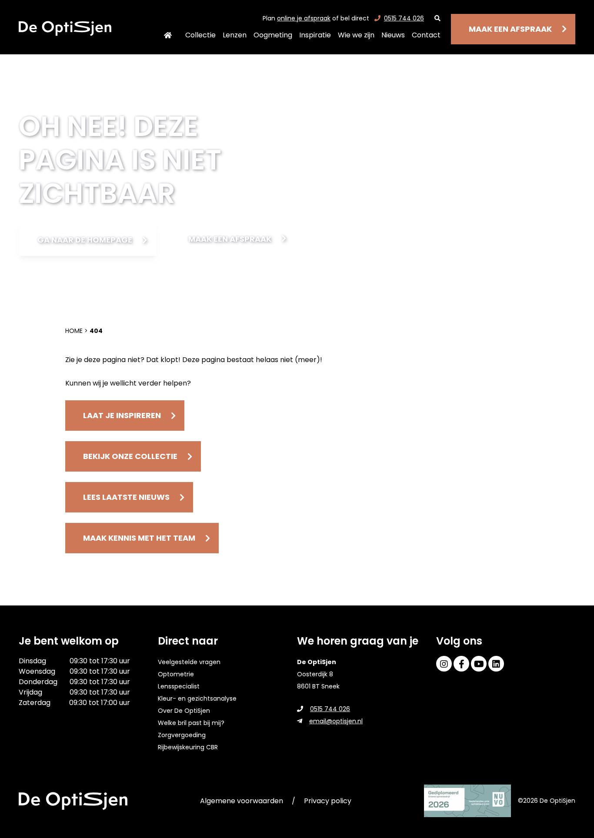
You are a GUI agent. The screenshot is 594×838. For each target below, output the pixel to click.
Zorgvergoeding (182, 735)
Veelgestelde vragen (189, 662)
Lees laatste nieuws (126, 497)
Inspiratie (315, 35)
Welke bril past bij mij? (191, 722)
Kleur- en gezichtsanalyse (197, 698)
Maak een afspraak (510, 28)
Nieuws (393, 35)
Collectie (200, 35)
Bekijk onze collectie (130, 456)
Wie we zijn (356, 35)
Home (168, 35)
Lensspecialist (179, 686)
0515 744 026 (404, 18)
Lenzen (235, 35)
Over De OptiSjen (184, 710)
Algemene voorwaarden (241, 801)
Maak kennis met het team (139, 537)
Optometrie (176, 674)
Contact (426, 35)
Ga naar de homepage (84, 239)
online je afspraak (303, 18)
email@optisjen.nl (336, 721)
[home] (65, 28)
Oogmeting (273, 35)
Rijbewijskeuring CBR (188, 747)
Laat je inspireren (122, 415)
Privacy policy (327, 801)
